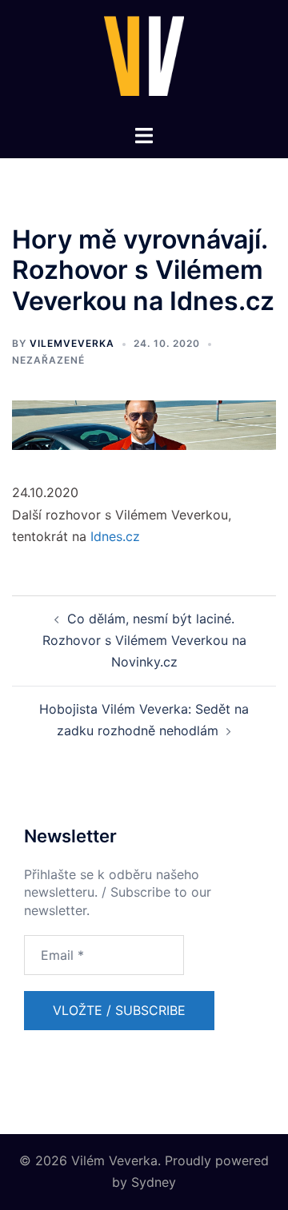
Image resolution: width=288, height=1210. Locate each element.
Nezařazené (48, 360)
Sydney (153, 1182)
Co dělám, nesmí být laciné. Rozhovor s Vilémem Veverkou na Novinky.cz (144, 640)
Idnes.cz (115, 536)
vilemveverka (72, 343)
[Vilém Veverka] (144, 61)
